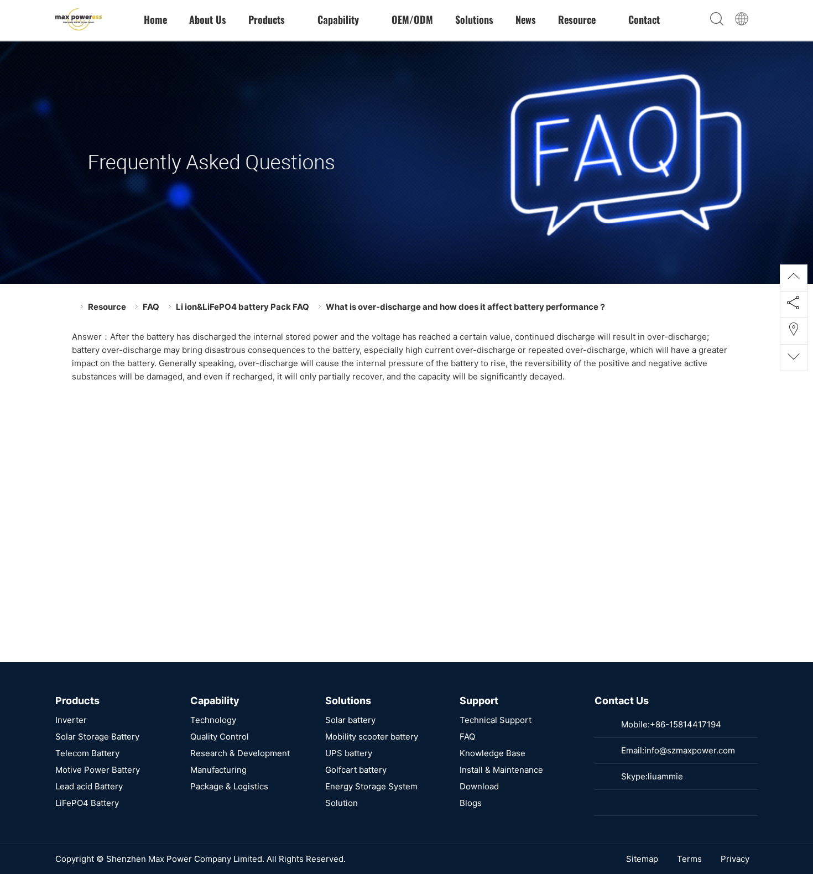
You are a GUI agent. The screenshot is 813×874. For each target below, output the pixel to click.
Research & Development (240, 753)
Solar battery (350, 720)
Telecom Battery (87, 753)
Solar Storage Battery (97, 736)
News (525, 19)
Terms (689, 859)
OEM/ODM (412, 19)
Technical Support (495, 720)
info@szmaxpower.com (689, 750)
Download (479, 786)
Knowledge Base (492, 753)
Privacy (735, 859)
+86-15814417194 (685, 724)
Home (155, 19)
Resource (578, 19)
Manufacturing (218, 769)
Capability (339, 19)
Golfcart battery (356, 769)
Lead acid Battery (89, 786)
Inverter (71, 720)
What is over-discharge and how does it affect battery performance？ (466, 306)
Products (268, 19)
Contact (644, 19)
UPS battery (348, 753)
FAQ (151, 306)
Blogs (471, 803)
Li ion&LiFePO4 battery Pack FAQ (242, 306)
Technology (213, 720)
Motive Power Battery (97, 769)
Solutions (474, 19)
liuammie (665, 776)
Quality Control (219, 736)
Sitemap (642, 859)
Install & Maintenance (501, 769)
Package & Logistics (229, 786)
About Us (207, 19)
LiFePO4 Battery (87, 803)
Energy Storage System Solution (371, 794)
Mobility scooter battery (371, 736)
